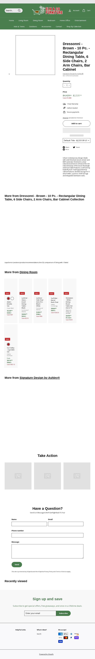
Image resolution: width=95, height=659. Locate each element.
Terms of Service (61, 571)
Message (15, 542)
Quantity (66, 81)
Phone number (18, 531)
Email (50, 519)
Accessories (46, 26)
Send (17, 564)
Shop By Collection (74, 26)
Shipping (65, 118)
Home (11, 20)
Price (65, 92)
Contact (59, 26)
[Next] (9, 73)
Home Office (65, 20)
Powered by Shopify (46, 654)
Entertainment (80, 20)
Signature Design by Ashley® (73, 74)
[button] (76, 130)
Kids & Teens (19, 26)
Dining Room (38, 20)
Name (14, 519)
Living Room (23, 20)
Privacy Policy (48, 571)
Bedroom (51, 20)
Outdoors (33, 26)
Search (39, 634)
